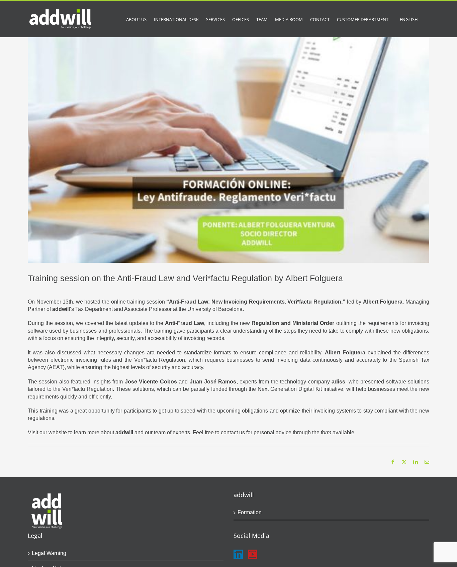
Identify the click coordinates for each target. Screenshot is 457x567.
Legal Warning (49, 553)
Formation (250, 512)
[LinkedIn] (238, 554)
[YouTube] (252, 554)
